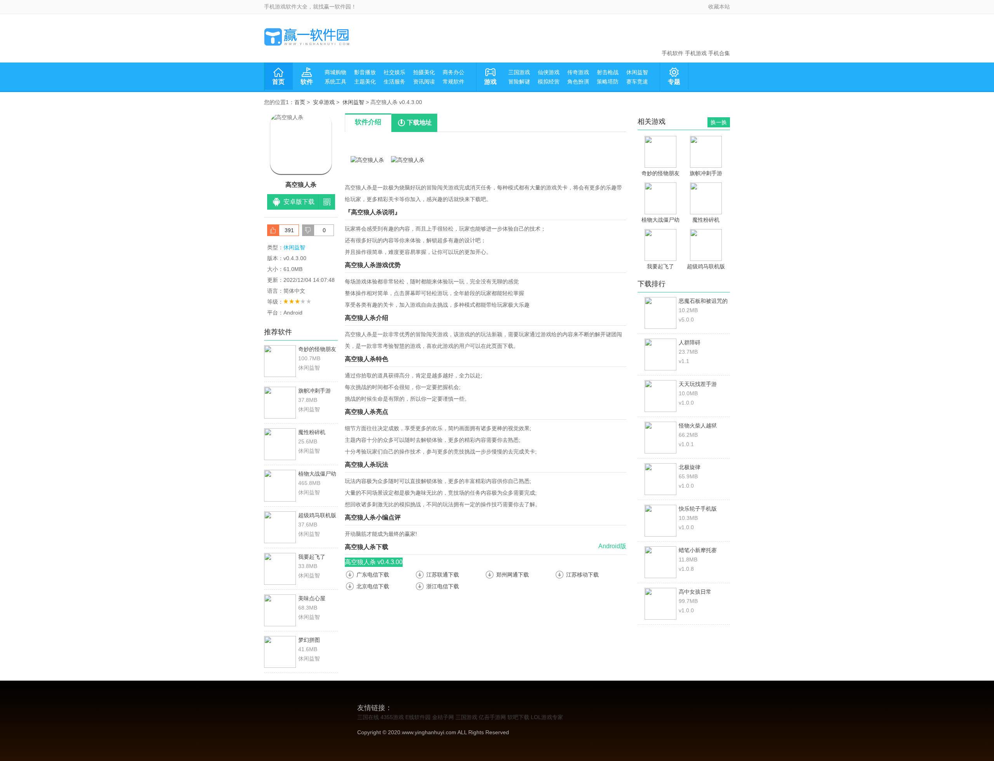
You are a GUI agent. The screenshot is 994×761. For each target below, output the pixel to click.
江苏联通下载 (442, 575)
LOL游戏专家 (547, 717)
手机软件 (672, 53)
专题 (674, 81)
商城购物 (335, 72)
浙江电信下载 (442, 586)
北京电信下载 (372, 586)
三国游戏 (519, 72)
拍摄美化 (424, 72)
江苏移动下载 (582, 575)
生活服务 (394, 81)
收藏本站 (719, 6)
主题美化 (365, 81)
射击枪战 (608, 72)
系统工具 (335, 81)
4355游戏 (392, 717)
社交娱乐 (394, 72)
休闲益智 (637, 72)
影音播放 (365, 72)
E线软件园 (418, 717)
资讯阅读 (424, 81)
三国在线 (368, 717)
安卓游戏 (324, 102)
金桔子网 (443, 717)
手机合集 (719, 53)
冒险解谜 (519, 81)
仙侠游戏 (549, 72)
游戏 (490, 81)
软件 (307, 81)
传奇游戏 (578, 72)
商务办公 (453, 72)
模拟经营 (549, 81)
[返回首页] (306, 37)
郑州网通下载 (512, 575)
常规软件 (453, 81)
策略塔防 (608, 81)
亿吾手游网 (492, 717)
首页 (278, 81)
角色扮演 (578, 81)
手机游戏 (696, 53)
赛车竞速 (637, 81)
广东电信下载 (372, 575)
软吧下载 (518, 717)
